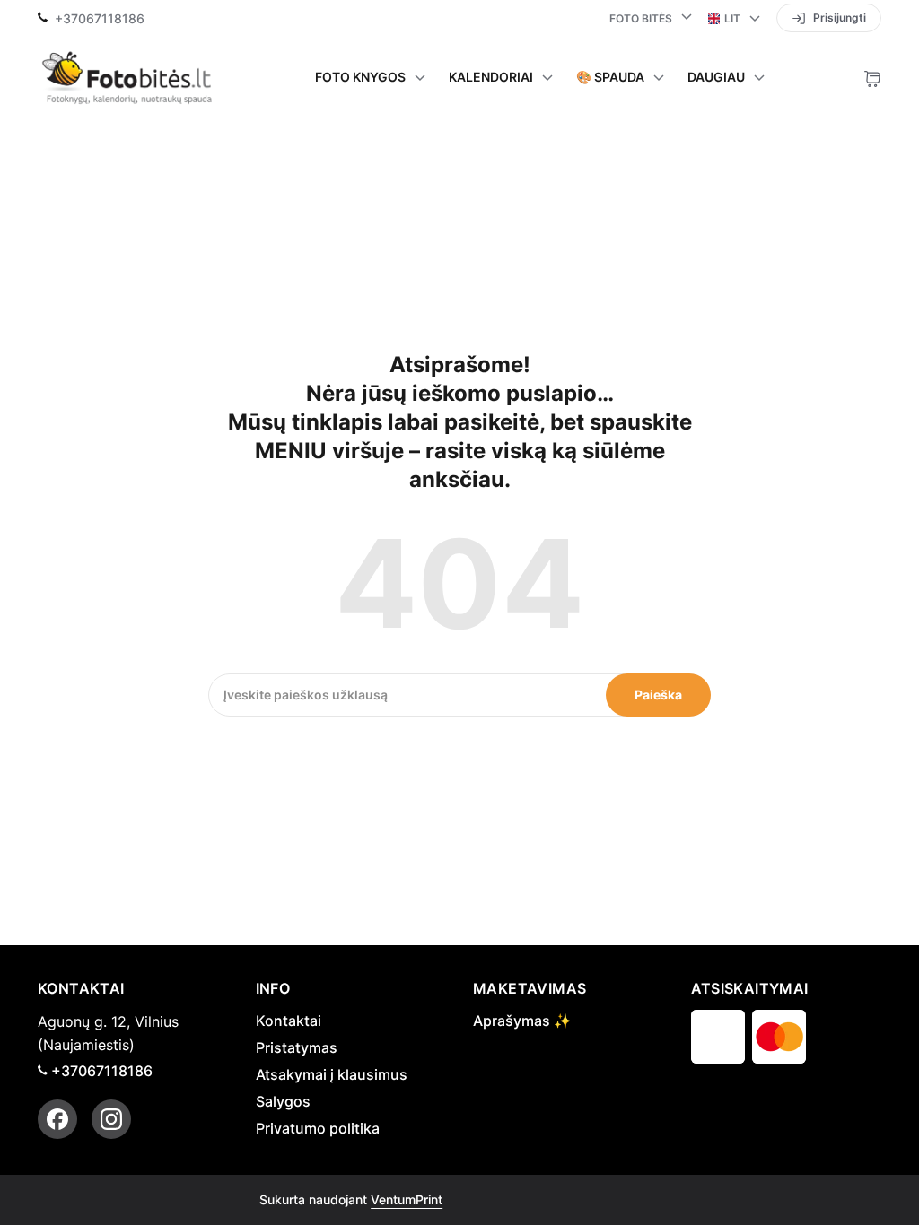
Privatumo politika (318, 1128)
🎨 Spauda (610, 77)
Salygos (283, 1101)
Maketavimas (529, 988)
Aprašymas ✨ (522, 1021)
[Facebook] (57, 1119)
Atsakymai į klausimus (331, 1074)
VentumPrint (406, 1199)
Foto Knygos (360, 77)
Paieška (658, 694)
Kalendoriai (491, 77)
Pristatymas (296, 1047)
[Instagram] (111, 1119)
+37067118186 (99, 19)
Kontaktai (288, 1021)
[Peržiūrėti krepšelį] (872, 77)
